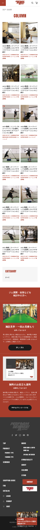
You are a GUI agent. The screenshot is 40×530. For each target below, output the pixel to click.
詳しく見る (20, 347)
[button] (3, 3)
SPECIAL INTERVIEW (29, 454)
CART (8, 506)
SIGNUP (9, 501)
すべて (7, 277)
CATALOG (6, 491)
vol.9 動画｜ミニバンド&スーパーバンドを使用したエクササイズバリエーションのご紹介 (10, 130)
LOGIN (8, 496)
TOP (3, 9)
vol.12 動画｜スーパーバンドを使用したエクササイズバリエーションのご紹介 (29, 49)
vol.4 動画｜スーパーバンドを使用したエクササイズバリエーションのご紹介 (29, 210)
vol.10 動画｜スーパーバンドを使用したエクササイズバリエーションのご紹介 (29, 89)
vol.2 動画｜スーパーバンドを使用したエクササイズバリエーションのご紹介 (10, 251)
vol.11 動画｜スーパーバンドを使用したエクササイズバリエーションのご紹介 (10, 89)
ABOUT (23, 465)
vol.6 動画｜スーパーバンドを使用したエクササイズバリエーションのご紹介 (29, 170)
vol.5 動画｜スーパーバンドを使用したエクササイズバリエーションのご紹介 (10, 210)
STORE (23, 475)
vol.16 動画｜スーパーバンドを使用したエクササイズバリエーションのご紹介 (10, 49)
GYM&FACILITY (26, 459)
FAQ (4, 485)
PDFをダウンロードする (20, 408)
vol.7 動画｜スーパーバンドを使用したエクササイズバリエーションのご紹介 (10, 170)
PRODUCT (6, 448)
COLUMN (9, 9)
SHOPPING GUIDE (9, 480)
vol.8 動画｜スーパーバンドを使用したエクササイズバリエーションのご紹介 (29, 130)
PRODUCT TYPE (9, 453)
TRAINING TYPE (9, 457)
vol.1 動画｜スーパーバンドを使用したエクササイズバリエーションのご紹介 (29, 251)
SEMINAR (6, 462)
